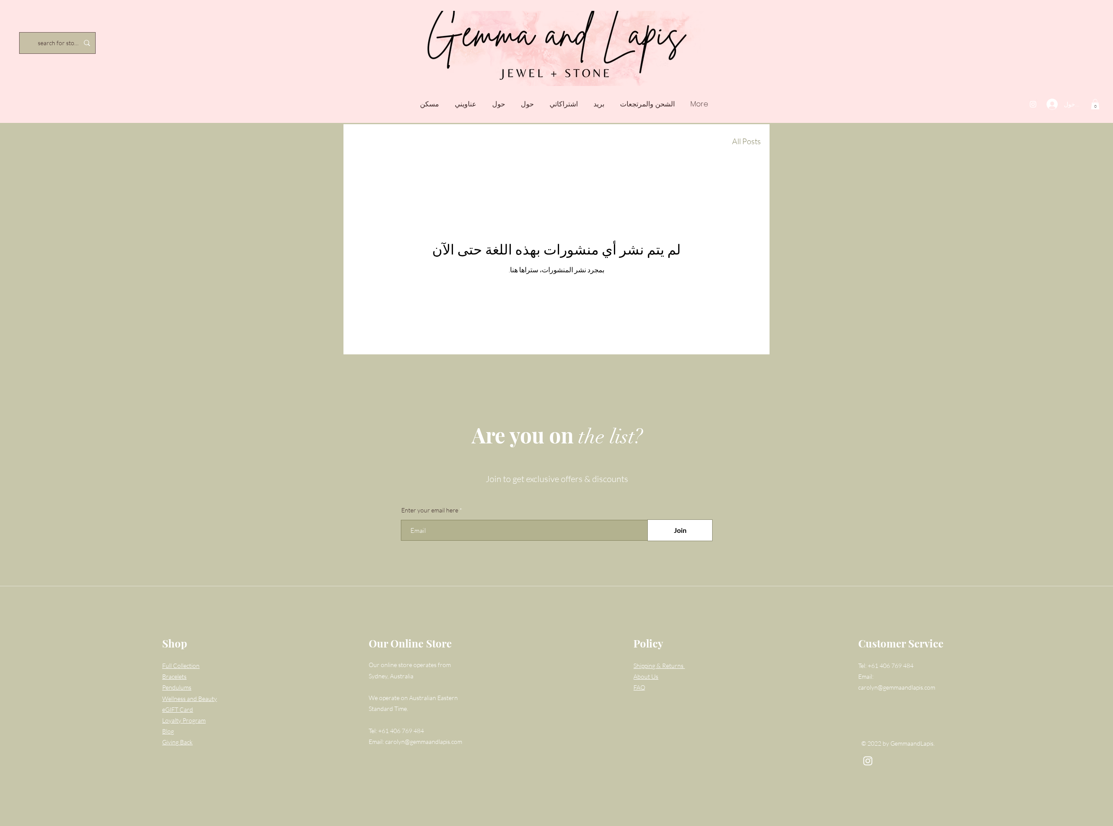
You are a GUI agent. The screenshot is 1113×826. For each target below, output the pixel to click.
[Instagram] (1033, 104)
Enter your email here (429, 510)
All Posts (746, 141)
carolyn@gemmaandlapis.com (423, 741)
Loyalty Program (184, 720)
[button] (1095, 104)
